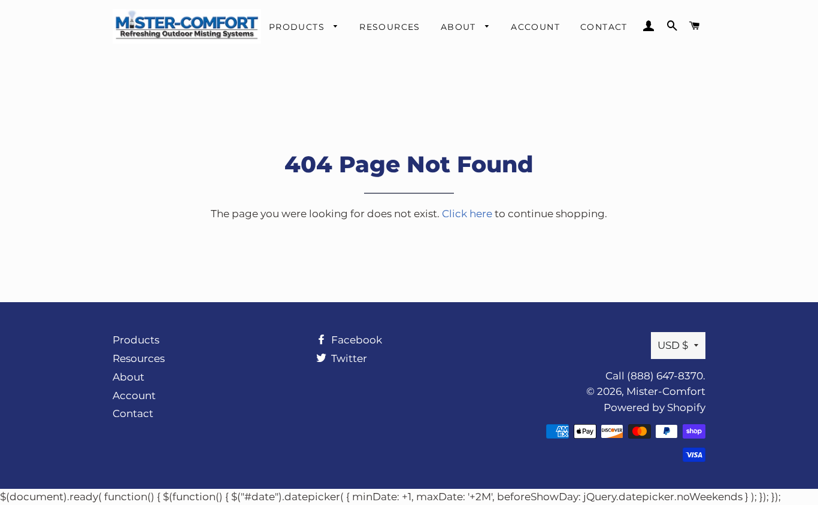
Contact (604, 27)
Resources (389, 27)
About (460, 27)
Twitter (348, 358)
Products (298, 27)
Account (535, 27)
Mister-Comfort (665, 391)
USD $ (673, 345)
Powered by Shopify (654, 407)
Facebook (355, 340)
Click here (467, 214)
